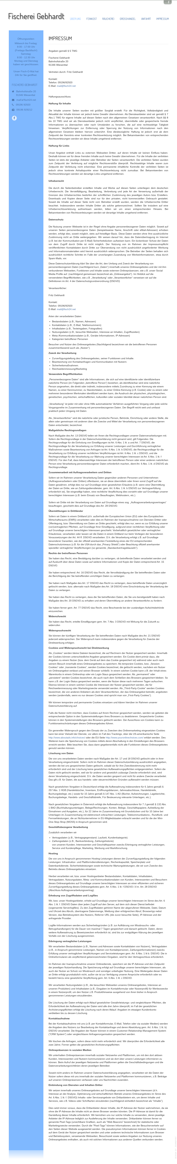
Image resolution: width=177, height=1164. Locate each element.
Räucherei (108, 19)
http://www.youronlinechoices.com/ (124, 737)
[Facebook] (168, 2)
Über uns (75, 19)
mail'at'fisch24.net (26, 100)
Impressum (162, 19)
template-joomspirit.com (175, 1147)
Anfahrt (146, 19)
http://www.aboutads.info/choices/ (67, 737)
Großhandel (128, 19)
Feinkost (91, 19)
